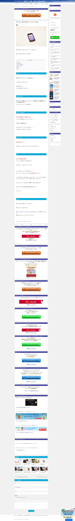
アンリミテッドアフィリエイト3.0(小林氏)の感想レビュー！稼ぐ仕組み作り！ (57, 90)
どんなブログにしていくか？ (25, 49)
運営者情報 (52, 135)
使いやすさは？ (19, 66)
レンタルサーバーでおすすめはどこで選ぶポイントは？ (55, 49)
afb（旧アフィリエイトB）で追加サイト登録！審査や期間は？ (27, 472)
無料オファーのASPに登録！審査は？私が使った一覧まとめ (18, 472)
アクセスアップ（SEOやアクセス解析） (55, 124)
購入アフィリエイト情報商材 (28, 3)
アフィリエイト (22, 3)
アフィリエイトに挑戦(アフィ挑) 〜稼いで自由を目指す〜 (30, 1)
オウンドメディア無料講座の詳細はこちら (31, 390)
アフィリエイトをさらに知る (54, 117)
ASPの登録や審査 (53, 122)
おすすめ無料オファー (36, 3)
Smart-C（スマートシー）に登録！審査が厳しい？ (44, 464)
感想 (17, 67)
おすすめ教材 (16, 3)
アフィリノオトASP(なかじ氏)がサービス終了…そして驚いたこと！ (18, 464)
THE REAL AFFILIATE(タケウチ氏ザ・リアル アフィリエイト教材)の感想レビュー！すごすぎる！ (57, 86)
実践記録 (52, 130)
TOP (23, 515)
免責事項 (52, 140)
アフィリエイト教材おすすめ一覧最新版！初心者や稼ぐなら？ (57, 78)
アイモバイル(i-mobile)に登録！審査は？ (35, 464)
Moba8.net (22, 221)
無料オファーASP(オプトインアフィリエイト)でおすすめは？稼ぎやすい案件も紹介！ (55, 62)
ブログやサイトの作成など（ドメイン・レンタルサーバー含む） (55, 120)
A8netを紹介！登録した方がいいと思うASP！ (35, 472)
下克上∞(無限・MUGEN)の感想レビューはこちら (23, 407)
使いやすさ (25, 221)
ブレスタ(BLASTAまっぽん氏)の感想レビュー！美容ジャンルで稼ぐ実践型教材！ (57, 97)
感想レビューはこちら (31, 277)
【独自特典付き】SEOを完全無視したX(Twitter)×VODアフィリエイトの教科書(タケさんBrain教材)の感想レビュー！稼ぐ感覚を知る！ (57, 82)
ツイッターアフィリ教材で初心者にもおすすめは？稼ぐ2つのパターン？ (55, 68)
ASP (19, 221)
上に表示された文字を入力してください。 (20, 497)
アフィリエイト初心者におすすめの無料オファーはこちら (24, 432)
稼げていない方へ (53, 128)
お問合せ (47, 3)
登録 (30, 221)
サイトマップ (42, 3)
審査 (28, 221)
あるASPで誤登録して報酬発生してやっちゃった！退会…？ (27, 464)
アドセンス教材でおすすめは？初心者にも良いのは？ (55, 65)
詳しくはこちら (53, 22)
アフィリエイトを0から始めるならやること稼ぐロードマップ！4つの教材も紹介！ (57, 75)
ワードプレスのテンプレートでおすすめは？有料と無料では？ (55, 56)
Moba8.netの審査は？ (20, 64)
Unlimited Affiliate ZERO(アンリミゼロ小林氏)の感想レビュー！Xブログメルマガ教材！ (57, 94)
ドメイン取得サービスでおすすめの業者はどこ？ (55, 47)
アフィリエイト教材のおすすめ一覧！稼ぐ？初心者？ (55, 44)
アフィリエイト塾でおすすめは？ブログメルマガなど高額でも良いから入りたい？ (55, 53)
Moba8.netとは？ (19, 63)
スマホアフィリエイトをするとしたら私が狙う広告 (27, 211)
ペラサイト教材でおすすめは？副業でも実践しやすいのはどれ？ (55, 59)
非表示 (31, 60)
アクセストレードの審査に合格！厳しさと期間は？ (44, 472)
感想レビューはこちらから (31, 332)
